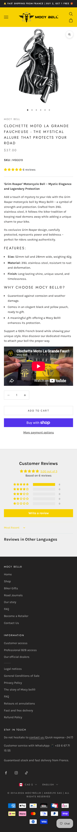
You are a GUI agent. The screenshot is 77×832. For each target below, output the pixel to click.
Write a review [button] (38, 513)
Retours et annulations (19, 703)
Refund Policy (13, 717)
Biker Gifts (11, 588)
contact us (37, 737)
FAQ (6, 609)
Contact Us (11, 623)
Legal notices (13, 669)
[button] (13, 169)
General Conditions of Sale (21, 676)
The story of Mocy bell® (19, 689)
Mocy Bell (12, 119)
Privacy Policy (13, 683)
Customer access (15, 643)
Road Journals (13, 595)
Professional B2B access (20, 650)
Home (8, 574)
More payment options (38, 432)
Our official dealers (16, 657)
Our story (10, 602)
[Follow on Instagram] (16, 773)
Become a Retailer (16, 616)
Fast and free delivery (18, 710)
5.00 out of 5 (48, 471)
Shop (7, 581)
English (48, 784)
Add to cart (38, 410)
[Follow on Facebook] (6, 773)
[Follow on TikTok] (26, 773)
